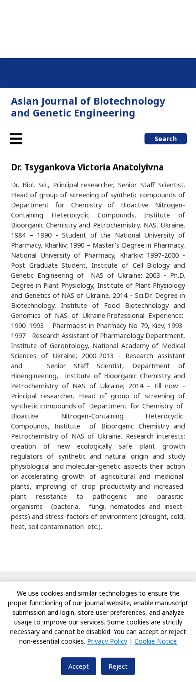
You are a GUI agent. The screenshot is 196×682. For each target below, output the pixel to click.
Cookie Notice (155, 641)
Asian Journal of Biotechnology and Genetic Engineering (88, 106)
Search (166, 138)
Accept (78, 666)
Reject (118, 666)
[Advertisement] (98, 27)
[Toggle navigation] (16, 138)
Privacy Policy (107, 641)
